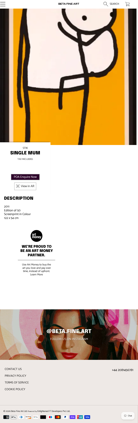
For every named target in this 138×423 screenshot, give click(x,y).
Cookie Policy (15, 389)
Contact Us (13, 369)
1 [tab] (68, 136)
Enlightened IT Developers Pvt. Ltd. (53, 411)
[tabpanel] (68, 77)
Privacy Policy (15, 375)
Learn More (36, 274)
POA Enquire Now (25, 177)
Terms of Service (17, 382)
